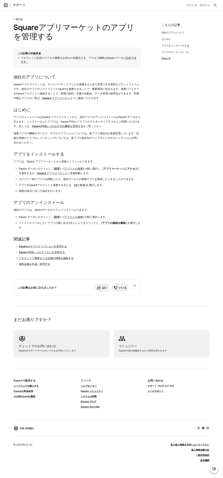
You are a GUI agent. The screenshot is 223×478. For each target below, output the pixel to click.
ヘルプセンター (89, 386)
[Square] (6, 5)
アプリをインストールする (175, 45)
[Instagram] (207, 428)
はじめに (166, 39)
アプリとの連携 (73, 168)
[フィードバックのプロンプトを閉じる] (135, 286)
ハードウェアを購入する (26, 386)
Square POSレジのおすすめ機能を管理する (57, 126)
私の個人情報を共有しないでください (190, 444)
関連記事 (166, 58)
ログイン (204, 5)
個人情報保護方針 (200, 450)
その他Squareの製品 (24, 396)
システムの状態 (89, 396)
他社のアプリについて (173, 32)
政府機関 (204, 460)
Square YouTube (90, 406)
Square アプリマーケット (57, 98)
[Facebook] (203, 428)
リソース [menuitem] (191, 5)
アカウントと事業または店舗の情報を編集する (46, 258)
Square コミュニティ (92, 391)
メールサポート (156, 391)
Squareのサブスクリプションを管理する (43, 246)
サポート (19, 5)
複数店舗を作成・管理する (34, 264)
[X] (198, 428)
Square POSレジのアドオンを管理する (42, 252)
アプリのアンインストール (175, 52)
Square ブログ (88, 401)
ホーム (19, 19)
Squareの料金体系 (23, 391)
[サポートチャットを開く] (214, 469)
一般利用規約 (202, 455)
